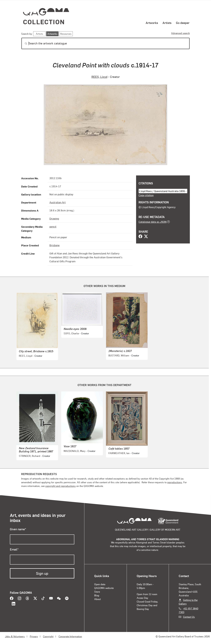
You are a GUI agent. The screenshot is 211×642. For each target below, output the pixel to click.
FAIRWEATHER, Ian (119, 453)
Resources (66, 33)
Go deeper (183, 23)
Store (97, 591)
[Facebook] (140, 236)
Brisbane (54, 245)
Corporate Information (70, 636)
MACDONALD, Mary (74, 451)
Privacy (34, 636)
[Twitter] (146, 236)
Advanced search (180, 33)
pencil (52, 226)
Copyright (48, 636)
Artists (166, 23)
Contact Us (189, 616)
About (97, 599)
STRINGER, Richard (29, 455)
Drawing (54, 218)
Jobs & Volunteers (15, 636)
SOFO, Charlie (71, 333)
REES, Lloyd (99, 77)
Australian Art (57, 202)
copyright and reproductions (60, 486)
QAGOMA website (104, 588)
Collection (44, 22)
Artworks (152, 23)
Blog (96, 595)
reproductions (174, 482)
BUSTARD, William (118, 355)
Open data (99, 584)
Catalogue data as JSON (153, 221)
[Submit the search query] (23, 43)
